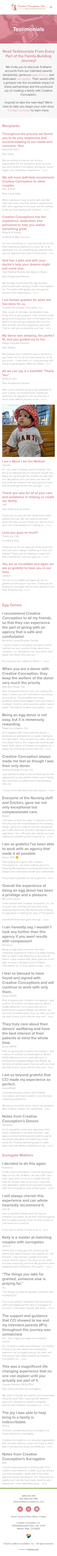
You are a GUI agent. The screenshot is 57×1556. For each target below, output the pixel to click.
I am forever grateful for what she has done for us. (26, 301)
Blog (35, 1516)
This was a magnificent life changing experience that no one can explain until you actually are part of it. (27, 1373)
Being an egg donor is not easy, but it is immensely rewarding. (24, 719)
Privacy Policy (24, 1516)
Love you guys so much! (20, 532)
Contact (42, 1516)
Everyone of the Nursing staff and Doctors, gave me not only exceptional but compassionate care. (27, 805)
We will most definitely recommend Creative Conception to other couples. (28, 181)
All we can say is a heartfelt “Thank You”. (28, 373)
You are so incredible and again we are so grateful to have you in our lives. (28, 567)
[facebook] (20, 1509)
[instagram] (28, 1509)
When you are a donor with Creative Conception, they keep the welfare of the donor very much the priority (28, 675)
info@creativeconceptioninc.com (28, 1501)
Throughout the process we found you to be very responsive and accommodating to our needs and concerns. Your (27, 139)
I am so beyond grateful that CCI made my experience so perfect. (26, 1079)
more (45, 170)
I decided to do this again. (24, 1163)
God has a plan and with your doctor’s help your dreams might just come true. (26, 264)
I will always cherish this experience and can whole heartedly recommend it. (25, 1200)
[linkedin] (37, 1509)
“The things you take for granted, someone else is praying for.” (24, 1278)
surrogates (24, 79)
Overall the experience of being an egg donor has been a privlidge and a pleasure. (27, 890)
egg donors (40, 75)
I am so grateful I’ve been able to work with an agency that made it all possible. (28, 848)
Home (14, 1516)
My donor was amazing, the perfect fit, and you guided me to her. (28, 337)
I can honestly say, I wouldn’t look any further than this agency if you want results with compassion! (26, 934)
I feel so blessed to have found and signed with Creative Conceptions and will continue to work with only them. (28, 982)
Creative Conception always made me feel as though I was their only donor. (28, 761)
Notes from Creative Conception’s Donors (20, 1118)
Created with (28, 1549)
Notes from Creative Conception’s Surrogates (23, 1456)
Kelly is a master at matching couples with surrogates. (26, 1239)
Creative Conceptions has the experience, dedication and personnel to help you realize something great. (24, 222)
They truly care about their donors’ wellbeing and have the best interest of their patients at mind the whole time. (26, 1033)
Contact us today (19, 110)
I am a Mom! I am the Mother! (23, 461)
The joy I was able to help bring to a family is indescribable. (24, 1417)
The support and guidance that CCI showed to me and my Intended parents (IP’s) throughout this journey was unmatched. (26, 1325)
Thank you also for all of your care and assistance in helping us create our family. (28, 496)
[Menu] (51, 7)
